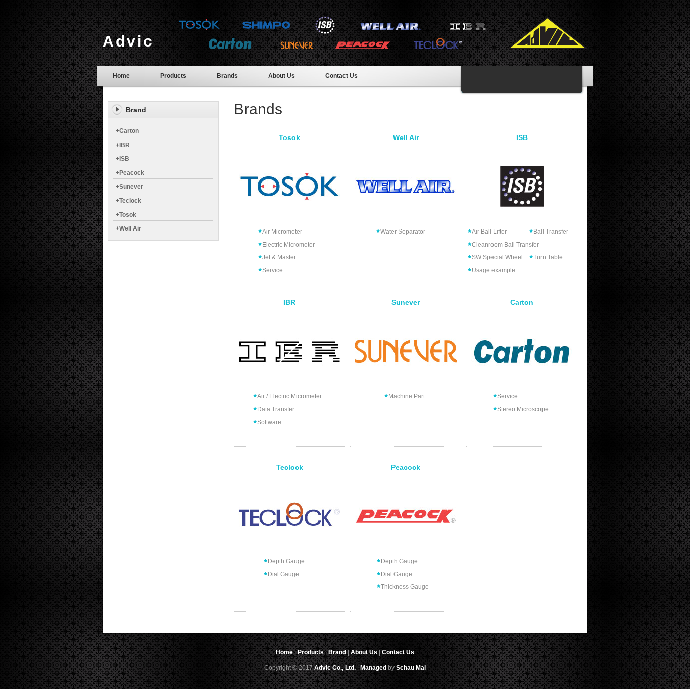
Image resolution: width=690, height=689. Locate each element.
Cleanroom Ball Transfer (505, 244)
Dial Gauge (283, 574)
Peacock (130, 172)
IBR (123, 145)
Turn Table (548, 257)
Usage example (493, 270)
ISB (122, 158)
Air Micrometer (282, 231)
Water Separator (402, 231)
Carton (127, 130)
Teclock (128, 200)
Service (272, 270)
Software (269, 422)
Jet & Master (279, 257)
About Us (281, 75)
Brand (337, 652)
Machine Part (406, 396)
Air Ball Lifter (489, 231)
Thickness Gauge (405, 586)
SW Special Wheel (497, 257)
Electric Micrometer (288, 244)
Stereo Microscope (523, 409)
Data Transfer (275, 409)
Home (121, 75)
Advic (128, 41)
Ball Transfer (550, 231)
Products (173, 75)
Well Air (128, 228)
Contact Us (341, 75)
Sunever (129, 186)
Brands (227, 75)
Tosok (126, 214)
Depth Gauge (286, 561)
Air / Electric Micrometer (289, 396)
